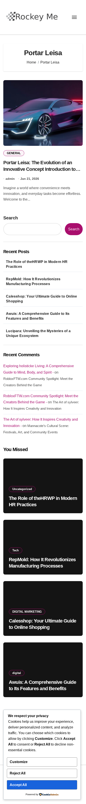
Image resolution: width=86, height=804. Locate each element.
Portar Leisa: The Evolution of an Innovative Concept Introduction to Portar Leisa (39, 169)
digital (16, 673)
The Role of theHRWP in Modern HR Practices (36, 264)
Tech (15, 550)
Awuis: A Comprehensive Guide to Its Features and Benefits (37, 316)
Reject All (17, 773)
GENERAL (14, 153)
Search (10, 217)
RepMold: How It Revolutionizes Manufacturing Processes (33, 281)
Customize (19, 762)
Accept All (18, 785)
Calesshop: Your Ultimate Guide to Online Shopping (41, 298)
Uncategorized (22, 489)
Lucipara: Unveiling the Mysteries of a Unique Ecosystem (38, 333)
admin (10, 178)
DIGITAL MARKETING (27, 611)
